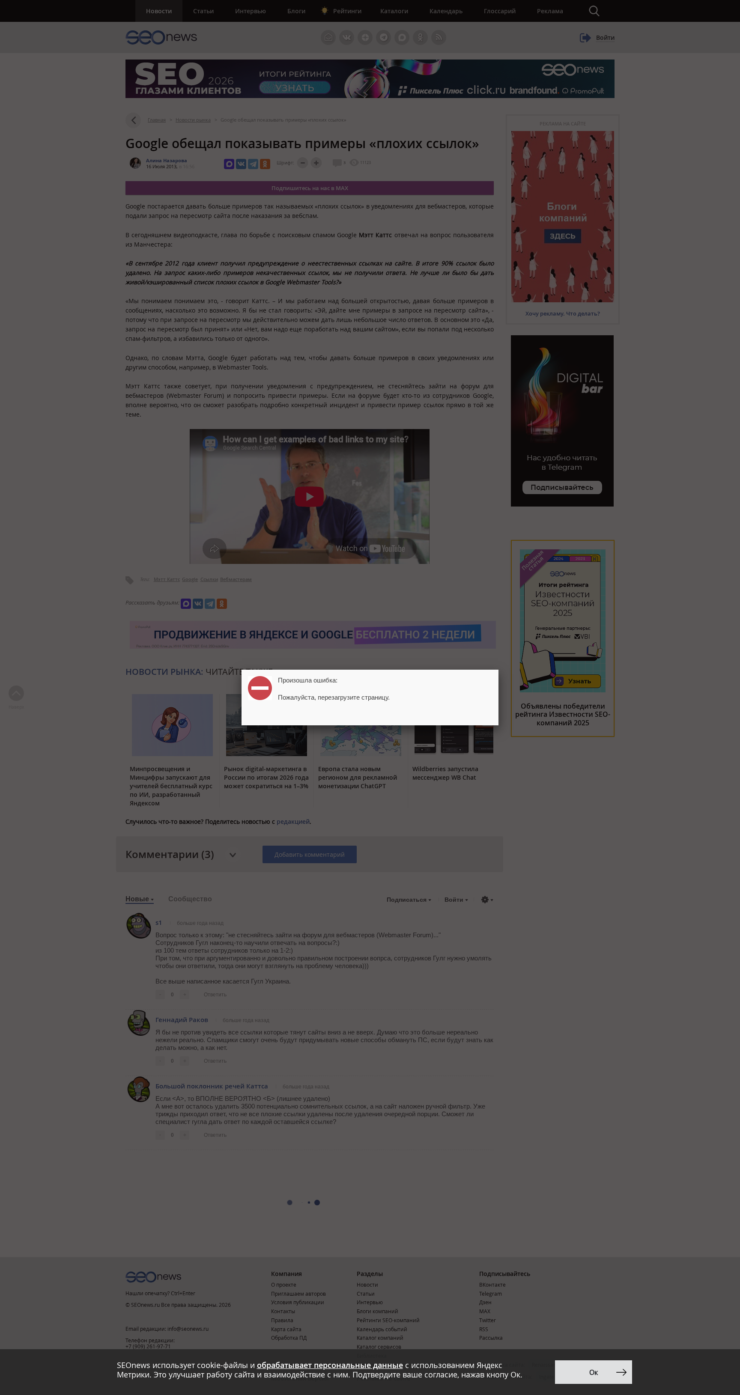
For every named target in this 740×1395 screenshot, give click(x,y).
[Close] (498, 669)
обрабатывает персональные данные (330, 1365)
